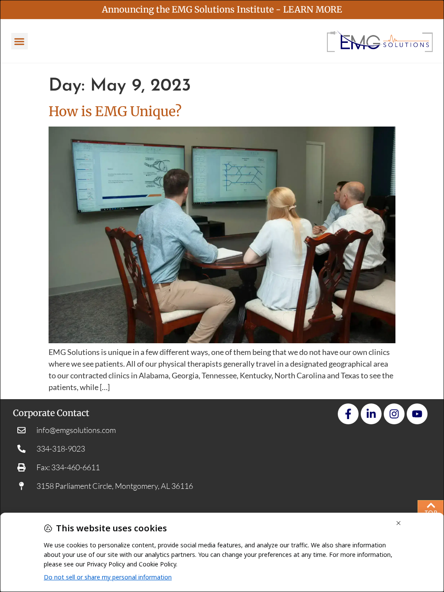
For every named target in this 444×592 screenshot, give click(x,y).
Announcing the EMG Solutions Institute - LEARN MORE (222, 9)
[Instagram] (394, 413)
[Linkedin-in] (371, 413)
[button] (19, 41)
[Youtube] (417, 413)
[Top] (431, 505)
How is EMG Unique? (115, 111)
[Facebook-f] (348, 413)
